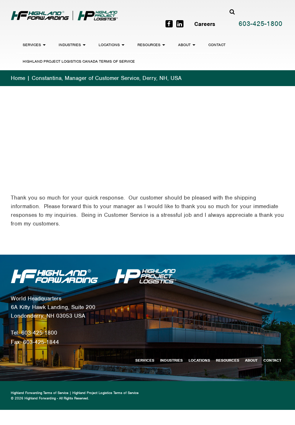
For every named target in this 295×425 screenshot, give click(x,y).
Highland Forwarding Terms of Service (39, 392)
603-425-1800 (260, 23)
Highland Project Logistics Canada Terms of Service (79, 61)
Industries (70, 44)
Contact (217, 44)
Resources (149, 44)
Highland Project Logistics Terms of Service (105, 392)
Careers (204, 24)
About (185, 44)
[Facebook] (169, 23)
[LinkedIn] (179, 23)
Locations (110, 44)
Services (32, 44)
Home (18, 78)
